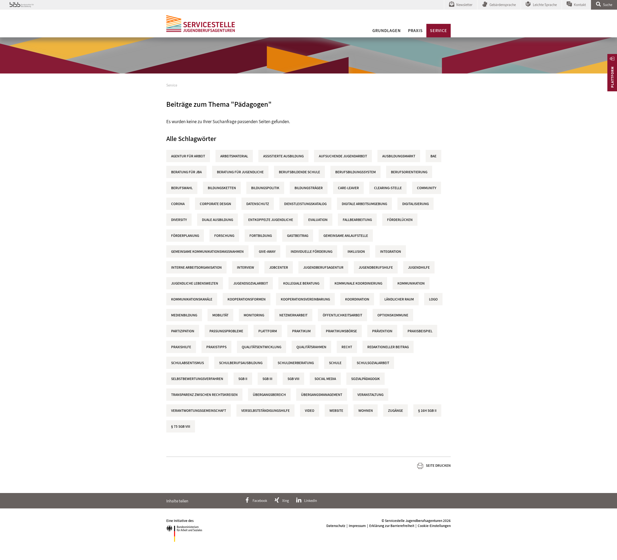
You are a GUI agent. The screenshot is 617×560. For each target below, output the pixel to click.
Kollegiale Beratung (301, 283)
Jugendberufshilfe (376, 267)
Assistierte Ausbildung (283, 156)
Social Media (325, 378)
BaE (433, 156)
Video (309, 410)
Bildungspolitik (265, 188)
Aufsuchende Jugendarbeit (343, 156)
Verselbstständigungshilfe (265, 410)
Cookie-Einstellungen (434, 525)
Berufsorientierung (409, 172)
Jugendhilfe (419, 267)
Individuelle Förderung (311, 251)
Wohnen (365, 410)
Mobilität (220, 315)
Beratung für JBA (186, 172)
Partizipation (182, 331)
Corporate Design (215, 203)
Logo (433, 299)
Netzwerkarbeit (293, 315)
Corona (178, 203)
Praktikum (301, 331)
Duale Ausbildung (217, 219)
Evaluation (318, 219)
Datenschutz (257, 203)
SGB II (242, 378)
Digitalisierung (415, 203)
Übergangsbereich (269, 394)
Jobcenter (278, 267)
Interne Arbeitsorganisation (196, 267)
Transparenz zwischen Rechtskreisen (204, 394)
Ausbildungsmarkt (398, 156)
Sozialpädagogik (365, 378)
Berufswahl (182, 188)
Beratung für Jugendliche (240, 172)
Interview (245, 267)
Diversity (179, 219)
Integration (390, 251)
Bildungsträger (309, 188)
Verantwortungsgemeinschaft (198, 410)
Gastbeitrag (297, 235)
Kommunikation (411, 283)
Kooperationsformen (247, 299)
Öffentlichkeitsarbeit (342, 315)
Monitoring (254, 315)
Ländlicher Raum (399, 299)
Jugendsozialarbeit (250, 283)
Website (336, 410)
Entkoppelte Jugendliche (270, 219)
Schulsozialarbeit (373, 362)
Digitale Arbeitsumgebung (364, 203)
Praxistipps (216, 347)
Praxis (415, 30)
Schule (335, 362)
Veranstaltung (370, 394)
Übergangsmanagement (321, 394)
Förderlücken (400, 219)
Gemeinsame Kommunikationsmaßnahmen (207, 251)
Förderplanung (185, 235)
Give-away (267, 251)
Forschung (224, 235)
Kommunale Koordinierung (358, 283)
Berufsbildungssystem (355, 172)
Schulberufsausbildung (240, 362)
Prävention (382, 331)
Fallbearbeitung (357, 219)
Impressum (357, 525)
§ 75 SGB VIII (180, 426)
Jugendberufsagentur (323, 267)
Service (438, 30)
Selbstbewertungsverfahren (197, 378)
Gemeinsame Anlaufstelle (345, 235)
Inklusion (356, 251)
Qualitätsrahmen (311, 347)
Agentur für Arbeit (188, 156)
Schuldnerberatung (296, 362)
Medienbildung (184, 315)
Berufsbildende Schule (299, 172)
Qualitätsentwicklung (261, 347)
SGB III (267, 378)
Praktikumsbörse (341, 331)
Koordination (357, 299)
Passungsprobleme (226, 331)
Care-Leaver (348, 188)
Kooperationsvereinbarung (305, 299)
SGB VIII (293, 378)
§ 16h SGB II (427, 410)
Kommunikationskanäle (191, 299)
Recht (347, 347)
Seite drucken (438, 465)
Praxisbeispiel (420, 331)
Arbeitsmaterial (234, 156)
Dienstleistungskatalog (305, 203)
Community (426, 188)
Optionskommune (392, 315)
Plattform (267, 331)
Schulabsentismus (187, 362)
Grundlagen (386, 30)
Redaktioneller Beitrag (388, 347)
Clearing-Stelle (388, 188)
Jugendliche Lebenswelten (194, 283)
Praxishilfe (181, 347)
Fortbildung (260, 235)
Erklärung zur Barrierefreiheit (391, 525)
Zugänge (395, 410)
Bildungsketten (222, 188)
